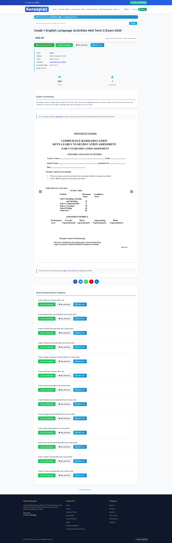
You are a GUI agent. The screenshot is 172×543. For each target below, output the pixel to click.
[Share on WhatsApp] (86, 281)
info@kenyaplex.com (70, 17)
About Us (112, 505)
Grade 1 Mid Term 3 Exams (57, 62)
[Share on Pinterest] (91, 281)
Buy (65, 271)
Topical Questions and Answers (75, 529)
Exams (55, 9)
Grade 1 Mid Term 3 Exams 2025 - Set (51, 300)
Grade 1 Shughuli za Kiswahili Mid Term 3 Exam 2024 (56, 414)
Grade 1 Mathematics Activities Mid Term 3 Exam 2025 (57, 314)
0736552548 (54, 17)
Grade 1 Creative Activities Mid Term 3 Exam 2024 (55, 471)
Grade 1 (51, 53)
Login (135, 9)
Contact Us (112, 508)
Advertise (112, 512)
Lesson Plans (75, 9)
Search (133, 23)
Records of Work (92, 9)
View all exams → (85, 490)
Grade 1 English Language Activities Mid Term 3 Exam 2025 (59, 357)
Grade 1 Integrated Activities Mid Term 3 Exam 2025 (56, 343)
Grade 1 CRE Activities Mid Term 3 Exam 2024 (54, 385)
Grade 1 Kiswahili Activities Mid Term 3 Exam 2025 (55, 329)
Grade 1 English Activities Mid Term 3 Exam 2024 (55, 457)
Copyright (112, 522)
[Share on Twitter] (80, 281)
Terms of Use (113, 515)
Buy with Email (82, 45)
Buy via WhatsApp (65, 45)
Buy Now (59, 117)
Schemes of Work (64, 9)
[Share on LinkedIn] (97, 281)
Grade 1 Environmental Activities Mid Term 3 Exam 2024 (57, 443)
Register (143, 9)
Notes (83, 9)
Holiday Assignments (72, 525)
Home (68, 505)
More (115, 9)
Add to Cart (98, 45)
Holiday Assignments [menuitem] (105, 9)
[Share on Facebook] (75, 281)
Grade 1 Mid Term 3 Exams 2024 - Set (51, 371)
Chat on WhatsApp (139, 2)
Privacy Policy (113, 519)
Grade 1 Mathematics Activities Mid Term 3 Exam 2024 (57, 400)
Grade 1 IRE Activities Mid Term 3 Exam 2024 (53, 428)
